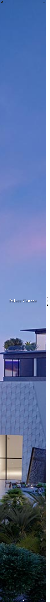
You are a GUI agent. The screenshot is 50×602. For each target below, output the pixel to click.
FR (4, 2)
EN (5, 2)
